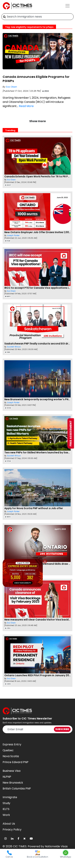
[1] (4, 16)
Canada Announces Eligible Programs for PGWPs (36, 79)
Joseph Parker (13, 235)
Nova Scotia (11, 756)
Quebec (8, 750)
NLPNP (7, 777)
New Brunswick (13, 783)
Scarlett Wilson (14, 346)
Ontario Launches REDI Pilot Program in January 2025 (38, 675)
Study (6, 803)
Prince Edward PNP (15, 762)
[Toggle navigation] (67, 5)
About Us (9, 824)
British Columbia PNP (17, 789)
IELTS (6, 809)
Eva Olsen (11, 86)
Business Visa (11, 771)
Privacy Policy (12, 830)
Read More (26, 106)
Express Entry (12, 744)
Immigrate (10, 797)
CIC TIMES (20, 846)
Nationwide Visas (56, 846)
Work (6, 815)
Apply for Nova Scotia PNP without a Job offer (33, 508)
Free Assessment (71, 433)
